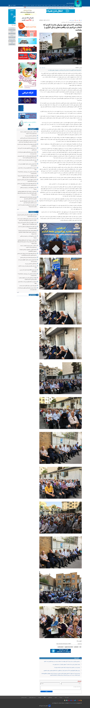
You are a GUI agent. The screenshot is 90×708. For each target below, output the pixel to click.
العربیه (11, 5)
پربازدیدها (32, 212)
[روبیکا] (64, 700)
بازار (29, 5)
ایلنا (73, 5)
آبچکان (12, 42)
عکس (36, 5)
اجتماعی (58, 5)
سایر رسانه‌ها (40, 5)
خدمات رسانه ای (24, 697)
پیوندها (40, 697)
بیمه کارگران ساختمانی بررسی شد (31, 135)
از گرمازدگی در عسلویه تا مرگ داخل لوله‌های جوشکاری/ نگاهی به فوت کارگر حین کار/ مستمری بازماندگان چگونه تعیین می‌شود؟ (27, 193)
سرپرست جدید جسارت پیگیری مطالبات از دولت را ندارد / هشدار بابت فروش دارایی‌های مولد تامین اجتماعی (51, 7)
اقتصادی (64, 5)
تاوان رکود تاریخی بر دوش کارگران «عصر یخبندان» (28, 285)
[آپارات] (69, 700)
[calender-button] (25, 8)
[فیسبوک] (77, 701)
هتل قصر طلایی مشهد (12, 33)
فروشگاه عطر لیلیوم (12, 39)
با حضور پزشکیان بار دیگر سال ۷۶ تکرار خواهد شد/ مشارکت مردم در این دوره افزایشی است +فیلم (62, 661)
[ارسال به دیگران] (44, 67)
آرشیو (18, 209)
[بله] (66, 701)
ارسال (46, 691)
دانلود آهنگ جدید (12, 28)
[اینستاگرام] (73, 701)
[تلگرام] (71, 700)
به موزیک (12, 31)
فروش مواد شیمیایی (12, 37)
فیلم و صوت (32, 5)
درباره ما (61, 697)
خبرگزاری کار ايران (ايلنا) (72, 703)
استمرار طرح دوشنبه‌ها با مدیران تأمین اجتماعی (28, 138)
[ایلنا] (78, 3)
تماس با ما (67, 697)
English (14, 5)
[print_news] (40, 67)
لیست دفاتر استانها (32, 697)
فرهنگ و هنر (54, 5)
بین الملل (49, 5)
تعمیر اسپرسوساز (11, 44)
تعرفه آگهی (50, 697)
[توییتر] (75, 700)
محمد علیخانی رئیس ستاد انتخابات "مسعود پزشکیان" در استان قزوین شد (66, 664)
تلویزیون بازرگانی (25, 5)
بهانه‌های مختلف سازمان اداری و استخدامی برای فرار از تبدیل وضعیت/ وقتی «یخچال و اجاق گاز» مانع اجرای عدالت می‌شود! (27, 232)
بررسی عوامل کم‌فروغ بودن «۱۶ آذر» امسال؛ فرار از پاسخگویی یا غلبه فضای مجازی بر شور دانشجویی (62, 670)
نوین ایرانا (14, 25)
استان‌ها (46, 5)
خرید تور (12, 35)
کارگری (61, 5)
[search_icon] (10, 8)
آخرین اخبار (70, 5)
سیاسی (67, 5)
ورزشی (43, 5)
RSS (44, 697)
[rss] (81, 700)
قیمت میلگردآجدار (12, 29)
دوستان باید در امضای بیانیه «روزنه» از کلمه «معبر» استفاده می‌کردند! (67, 667)
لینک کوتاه (80, 643)
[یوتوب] (79, 700)
